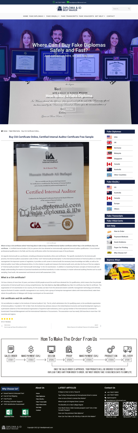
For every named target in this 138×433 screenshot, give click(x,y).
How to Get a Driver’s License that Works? (72, 398)
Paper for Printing (121, 247)
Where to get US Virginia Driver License (71, 401)
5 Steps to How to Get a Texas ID (69, 392)
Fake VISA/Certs (14, 131)
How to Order (119, 231)
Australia (117, 169)
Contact (38, 410)
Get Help (38, 407)
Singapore (118, 159)
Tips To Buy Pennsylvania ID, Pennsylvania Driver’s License (77, 395)
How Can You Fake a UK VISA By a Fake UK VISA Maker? (77, 416)
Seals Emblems (120, 242)
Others (116, 209)
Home (5, 131)
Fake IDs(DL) (113, 182)
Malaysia (117, 153)
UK (115, 142)
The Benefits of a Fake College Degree (70, 405)
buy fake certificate (60, 285)
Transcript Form (25, 416)
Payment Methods (121, 237)
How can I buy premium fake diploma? (71, 413)
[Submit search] (129, 9)
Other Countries (120, 175)
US (115, 187)
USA (116, 137)
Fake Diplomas (114, 131)
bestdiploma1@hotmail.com (77, 2)
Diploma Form (9, 416)
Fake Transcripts (115, 216)
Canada (117, 164)
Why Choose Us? (120, 253)
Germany (117, 148)
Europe (117, 203)
